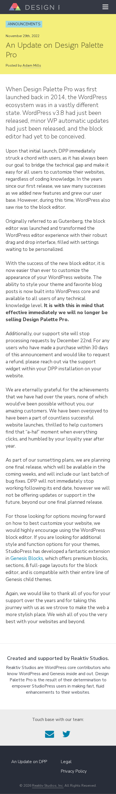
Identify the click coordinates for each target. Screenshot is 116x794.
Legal (66, 761)
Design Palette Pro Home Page (32, 6)
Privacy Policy (74, 771)
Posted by (23, 65)
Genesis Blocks (26, 558)
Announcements (24, 24)
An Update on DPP (29, 761)
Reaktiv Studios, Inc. (48, 785)
